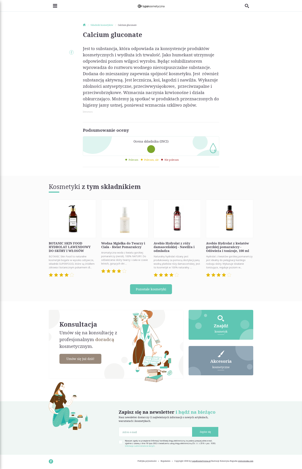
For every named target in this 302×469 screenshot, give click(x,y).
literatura (88, 111)
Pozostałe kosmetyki (151, 289)
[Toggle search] (249, 6)
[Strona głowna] (86, 25)
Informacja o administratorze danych (140, 446)
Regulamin (165, 461)
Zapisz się (205, 431)
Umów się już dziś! (80, 359)
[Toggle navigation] (53, 5)
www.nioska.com (245, 461)
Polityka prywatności (147, 461)
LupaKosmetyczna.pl (201, 461)
